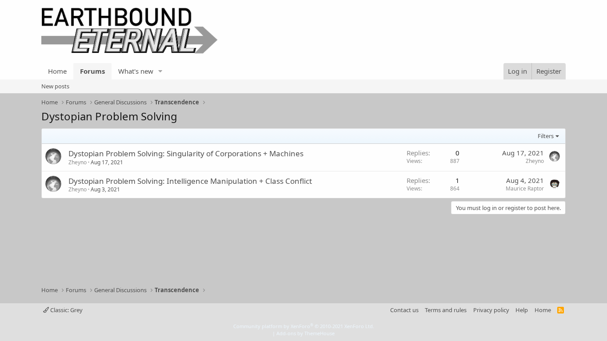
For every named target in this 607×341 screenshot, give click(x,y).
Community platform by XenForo (303, 326)
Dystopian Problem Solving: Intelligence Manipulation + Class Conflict (190, 181)
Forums (92, 71)
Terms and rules (446, 310)
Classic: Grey (66, 310)
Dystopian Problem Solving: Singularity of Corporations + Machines (186, 153)
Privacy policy (491, 310)
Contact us (404, 310)
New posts (55, 86)
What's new (135, 71)
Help (521, 310)
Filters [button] (546, 136)
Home (57, 71)
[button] (160, 71)
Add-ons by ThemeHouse (305, 333)
